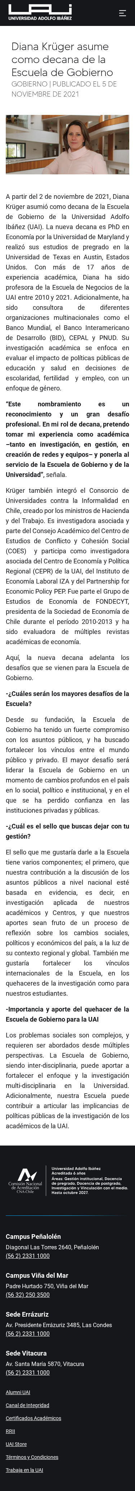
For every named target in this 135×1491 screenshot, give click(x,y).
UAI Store (16, 1444)
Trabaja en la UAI (24, 1470)
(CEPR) (43, 571)
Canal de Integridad (27, 1405)
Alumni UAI (18, 1392)
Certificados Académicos (33, 1418)
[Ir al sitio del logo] (75, 13)
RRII (10, 1431)
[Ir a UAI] (29, 13)
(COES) (18, 551)
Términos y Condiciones (32, 1457)
